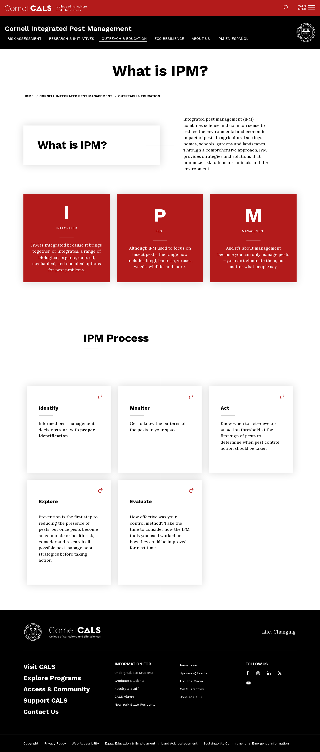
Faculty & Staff (127, 688)
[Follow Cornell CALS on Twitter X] (280, 674)
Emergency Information (270, 743)
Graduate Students (130, 680)
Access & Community (56, 689)
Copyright (30, 743)
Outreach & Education (124, 39)
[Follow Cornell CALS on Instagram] (258, 674)
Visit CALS (39, 667)
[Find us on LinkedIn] (269, 674)
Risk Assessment (24, 39)
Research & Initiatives (71, 39)
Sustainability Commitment (224, 743)
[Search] (286, 8)
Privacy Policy (55, 743)
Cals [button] (302, 8)
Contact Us (41, 711)
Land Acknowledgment (179, 743)
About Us (201, 39)
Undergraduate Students (134, 673)
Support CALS (45, 700)
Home (28, 96)
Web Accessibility (85, 743)
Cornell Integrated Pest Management (68, 28)
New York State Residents (135, 704)
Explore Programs (52, 678)
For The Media (191, 681)
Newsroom (188, 665)
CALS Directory (192, 689)
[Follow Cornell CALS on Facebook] (247, 674)
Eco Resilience (169, 39)
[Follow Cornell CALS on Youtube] (248, 683)
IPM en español (232, 39)
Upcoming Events (193, 673)
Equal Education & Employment (130, 743)
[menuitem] (23, 38)
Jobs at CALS (191, 697)
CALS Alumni (124, 696)
